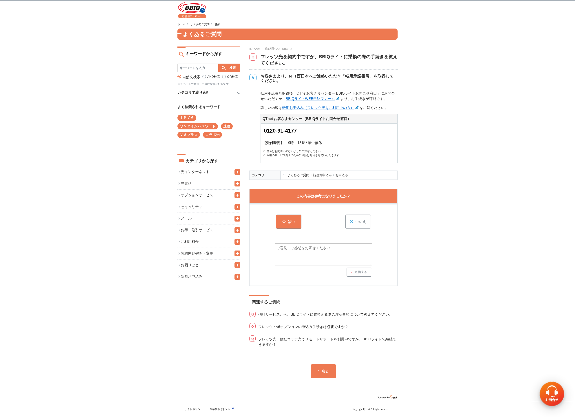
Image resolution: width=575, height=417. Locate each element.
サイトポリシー (193, 409)
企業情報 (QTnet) (220, 409)
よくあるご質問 (200, 24)
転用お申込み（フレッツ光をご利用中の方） (318, 108)
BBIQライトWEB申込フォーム (310, 99)
